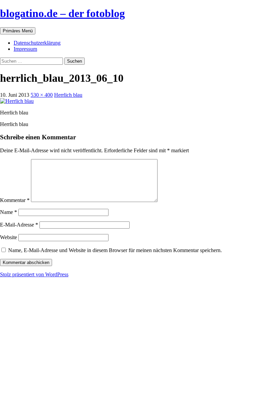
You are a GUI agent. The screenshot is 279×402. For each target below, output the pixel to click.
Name (8, 212)
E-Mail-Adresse (19, 225)
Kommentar (15, 200)
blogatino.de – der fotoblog (62, 13)
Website (8, 237)
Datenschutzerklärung (37, 43)
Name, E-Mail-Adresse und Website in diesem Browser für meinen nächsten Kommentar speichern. (115, 250)
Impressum (25, 49)
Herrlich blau (68, 95)
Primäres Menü (18, 30)
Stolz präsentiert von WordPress (34, 274)
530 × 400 (42, 95)
